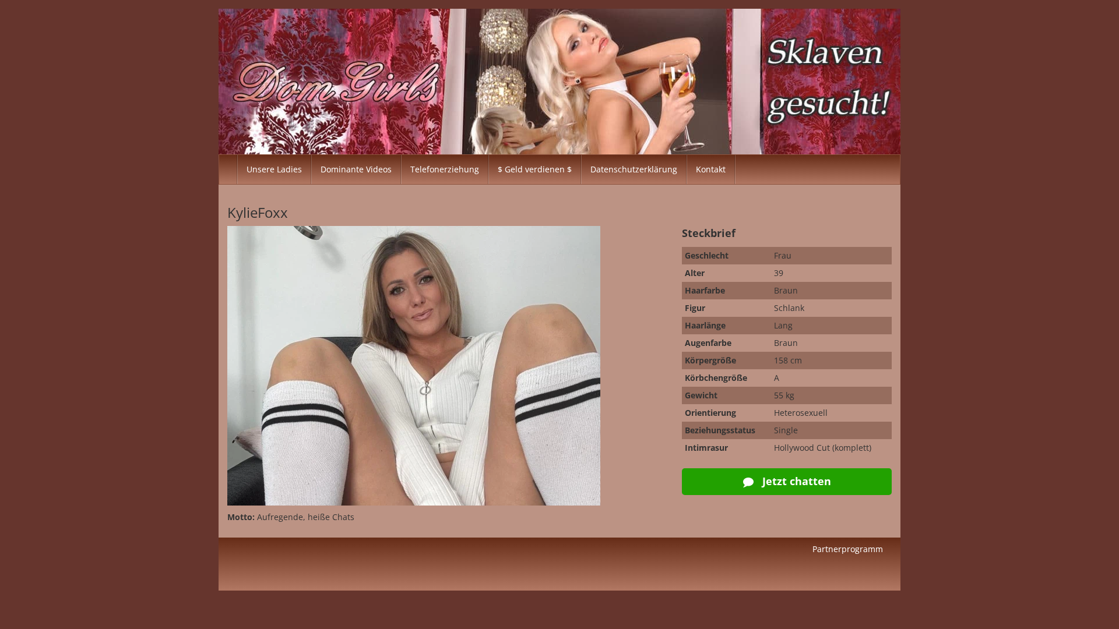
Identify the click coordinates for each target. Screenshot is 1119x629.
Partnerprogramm (847, 548)
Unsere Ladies (274, 169)
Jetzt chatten (795, 481)
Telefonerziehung (444, 169)
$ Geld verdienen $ (535, 169)
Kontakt (711, 169)
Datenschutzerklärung (633, 169)
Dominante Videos (356, 169)
